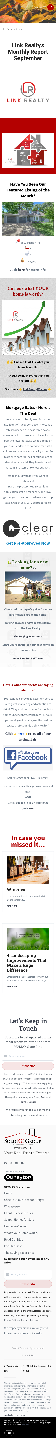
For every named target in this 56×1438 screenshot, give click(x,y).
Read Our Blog (13, 1239)
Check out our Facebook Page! (24, 1200)
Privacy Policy (28, 1355)
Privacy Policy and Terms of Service (21, 1320)
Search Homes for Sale (19, 1219)
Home (8, 1193)
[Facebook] (5, 1163)
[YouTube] (22, 1163)
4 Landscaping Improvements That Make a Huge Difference (26, 963)
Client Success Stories (18, 1213)
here (30, 808)
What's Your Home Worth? (21, 1233)
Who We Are (12, 1206)
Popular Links (13, 1246)
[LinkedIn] (16, 1163)
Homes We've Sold (16, 1226)
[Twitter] (11, 1163)
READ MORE (12, 906)
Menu (38, 7)
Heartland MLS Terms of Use (14, 1415)
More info (25, 1425)
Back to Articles (15, 29)
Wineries (16, 889)
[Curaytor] (18, 1180)
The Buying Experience (28, 636)
